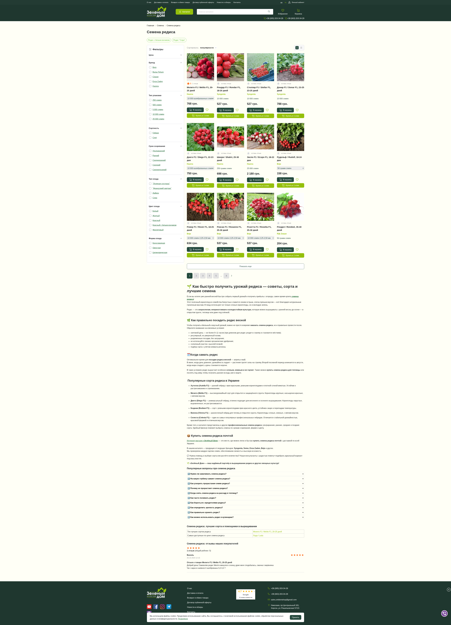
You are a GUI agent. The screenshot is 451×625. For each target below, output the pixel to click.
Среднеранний (159, 160)
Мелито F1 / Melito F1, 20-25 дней (200, 89)
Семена (160, 25)
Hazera (156, 86)
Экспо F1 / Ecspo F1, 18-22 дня (260, 158)
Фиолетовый (158, 230)
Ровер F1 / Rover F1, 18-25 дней (200, 228)
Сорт (155, 138)
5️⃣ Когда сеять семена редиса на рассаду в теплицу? (213, 493)
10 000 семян (158, 114)
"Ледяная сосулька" (161, 184)
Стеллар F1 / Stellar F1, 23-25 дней (259, 89)
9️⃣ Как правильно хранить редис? (204, 512)
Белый (155, 211)
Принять (295, 617)
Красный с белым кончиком (164, 225)
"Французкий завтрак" (162, 188)
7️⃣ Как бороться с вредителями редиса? (207, 503)
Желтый (156, 216)
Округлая (157, 248)
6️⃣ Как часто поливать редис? (202, 498)
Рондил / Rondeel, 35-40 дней (289, 228)
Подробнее (183, 619)
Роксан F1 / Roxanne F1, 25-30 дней (229, 228)
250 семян (157, 100)
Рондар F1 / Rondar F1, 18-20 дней (229, 89)
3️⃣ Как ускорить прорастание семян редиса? (209, 483)
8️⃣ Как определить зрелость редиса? (205, 507)
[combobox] (235, 12)
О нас (189, 588)
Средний (156, 165)
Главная (150, 25)
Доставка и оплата (195, 593)
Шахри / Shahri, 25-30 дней (228, 158)
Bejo (154, 67)
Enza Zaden (158, 81)
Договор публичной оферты (199, 602)
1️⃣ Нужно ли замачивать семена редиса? (207, 474)
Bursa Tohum (158, 72)
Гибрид (156, 133)
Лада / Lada (258, 535)
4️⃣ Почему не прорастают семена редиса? (208, 488)
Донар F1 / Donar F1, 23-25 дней (290, 89)
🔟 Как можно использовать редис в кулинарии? (211, 517)
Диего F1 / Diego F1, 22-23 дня (200, 158)
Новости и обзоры (195, 607)
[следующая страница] (231, 275)
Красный (156, 220)
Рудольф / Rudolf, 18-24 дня (289, 158)
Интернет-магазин (202, 441)
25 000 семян (158, 119)
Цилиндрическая (160, 252)
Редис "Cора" (179, 40)
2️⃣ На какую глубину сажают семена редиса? (209, 479)
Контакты (191, 612)
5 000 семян (158, 109)
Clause (156, 77)
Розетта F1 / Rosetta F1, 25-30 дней (259, 228)
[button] (447, 606)
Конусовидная (159, 243)
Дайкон (156, 193)
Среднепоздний (159, 170)
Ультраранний (159, 151)
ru (285, 2)
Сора (155, 198)
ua (281, 2)
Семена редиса (173, 25)
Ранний (156, 155)
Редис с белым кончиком (159, 40)
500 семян (157, 105)
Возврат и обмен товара (197, 598)
